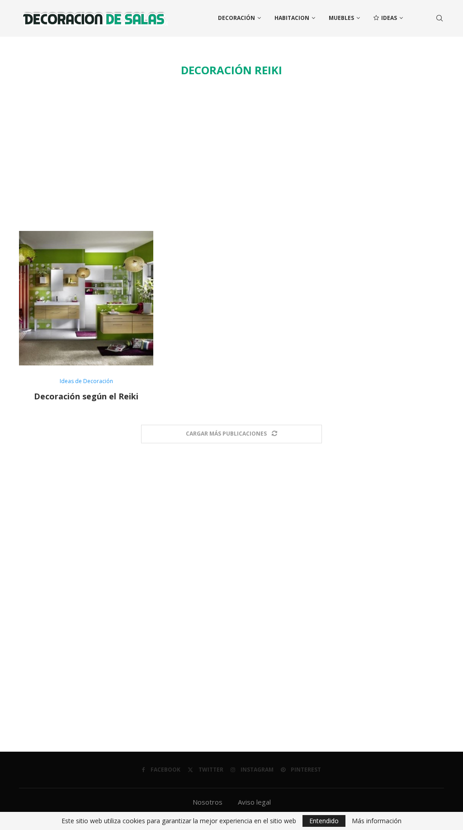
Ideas (389, 18)
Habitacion (291, 18)
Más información (377, 821)
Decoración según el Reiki (86, 396)
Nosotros (207, 801)
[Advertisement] (231, 154)
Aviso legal (254, 801)
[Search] (439, 18)
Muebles (341, 18)
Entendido (324, 820)
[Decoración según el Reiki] (86, 298)
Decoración (236, 18)
